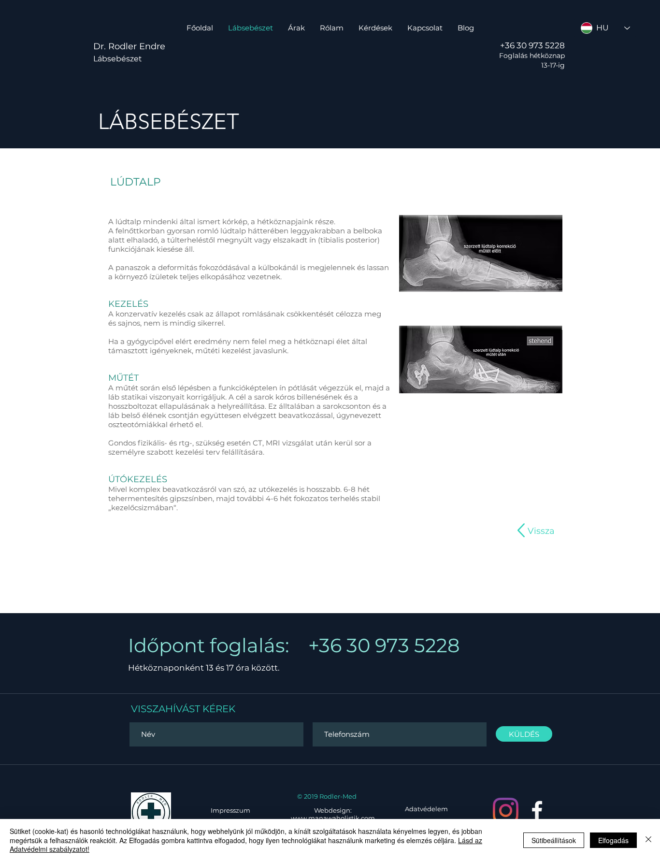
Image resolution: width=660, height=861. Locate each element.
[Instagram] (505, 810)
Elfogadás (613, 840)
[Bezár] (648, 840)
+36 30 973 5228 (532, 45)
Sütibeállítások (553, 840)
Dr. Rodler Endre (129, 46)
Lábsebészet (117, 58)
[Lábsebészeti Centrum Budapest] (537, 810)
